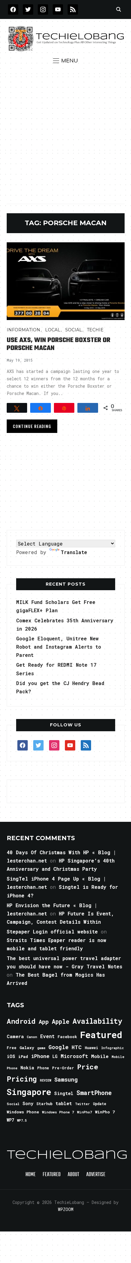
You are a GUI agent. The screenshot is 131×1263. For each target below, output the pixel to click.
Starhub (44, 1103)
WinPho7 (84, 1112)
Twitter (82, 1104)
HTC (77, 1047)
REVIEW (45, 1080)
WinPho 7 (105, 1112)
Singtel (63, 1093)
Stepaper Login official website (52, 931)
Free (11, 1047)
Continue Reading (32, 426)
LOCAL (52, 330)
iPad (23, 1056)
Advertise (95, 1174)
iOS (11, 1056)
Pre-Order (63, 1067)
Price (87, 1066)
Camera (15, 1036)
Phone (43, 1067)
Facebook (67, 1036)
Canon (32, 1037)
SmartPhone (94, 1093)
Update (99, 1103)
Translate (74, 552)
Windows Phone (23, 1112)
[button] (65, 60)
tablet (63, 1103)
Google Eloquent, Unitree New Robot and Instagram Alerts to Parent (58, 646)
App (44, 1021)
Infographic (112, 1048)
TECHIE (95, 330)
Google (58, 1047)
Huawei (91, 1047)
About (73, 1174)
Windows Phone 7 (58, 1112)
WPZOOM (65, 1209)
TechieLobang (67, 1155)
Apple (60, 1021)
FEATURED (52, 1174)
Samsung (66, 1079)
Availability (97, 1021)
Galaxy (26, 1047)
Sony (28, 1103)
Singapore (29, 1091)
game (41, 1047)
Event (47, 1036)
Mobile (99, 1056)
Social (73, 330)
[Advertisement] (65, 133)
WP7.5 (22, 1120)
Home (31, 1174)
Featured (101, 1035)
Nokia (27, 1068)
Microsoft (74, 1056)
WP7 (10, 1120)
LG (55, 1056)
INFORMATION (23, 330)
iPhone (40, 1056)
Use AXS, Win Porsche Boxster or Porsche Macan (58, 344)
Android (21, 1021)
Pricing (22, 1078)
